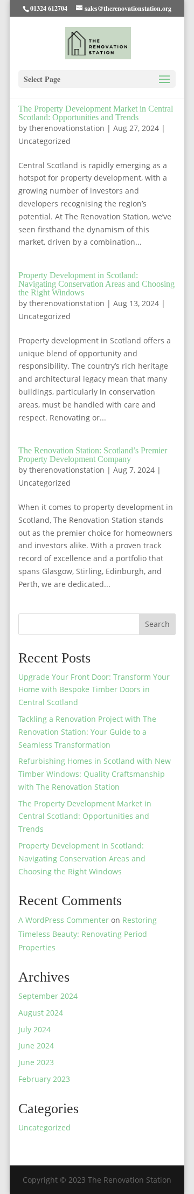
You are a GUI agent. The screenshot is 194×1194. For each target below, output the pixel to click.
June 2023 (36, 1062)
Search (157, 624)
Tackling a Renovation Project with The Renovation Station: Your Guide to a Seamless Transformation (87, 732)
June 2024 (36, 1045)
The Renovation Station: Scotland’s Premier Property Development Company (92, 455)
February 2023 (44, 1079)
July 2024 (34, 1029)
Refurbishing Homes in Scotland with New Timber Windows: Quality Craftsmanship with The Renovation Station (94, 774)
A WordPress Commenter (63, 920)
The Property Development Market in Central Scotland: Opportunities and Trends (95, 113)
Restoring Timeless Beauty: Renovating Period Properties (87, 933)
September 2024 (48, 996)
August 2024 (40, 1012)
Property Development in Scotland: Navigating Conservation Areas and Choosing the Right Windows (96, 284)
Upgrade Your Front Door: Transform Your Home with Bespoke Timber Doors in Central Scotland (94, 690)
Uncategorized (44, 141)
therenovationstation (67, 128)
